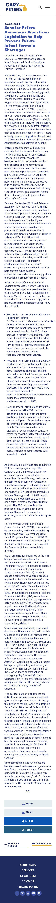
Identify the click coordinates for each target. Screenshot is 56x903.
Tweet (29, 830)
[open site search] (40, 7)
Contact (28, 881)
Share (29, 821)
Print (30, 804)
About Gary (28, 864)
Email (30, 812)
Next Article (40, 844)
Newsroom (28, 876)
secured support (23, 136)
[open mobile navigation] (48, 7)
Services (28, 870)
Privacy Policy (28, 887)
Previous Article (13, 845)
